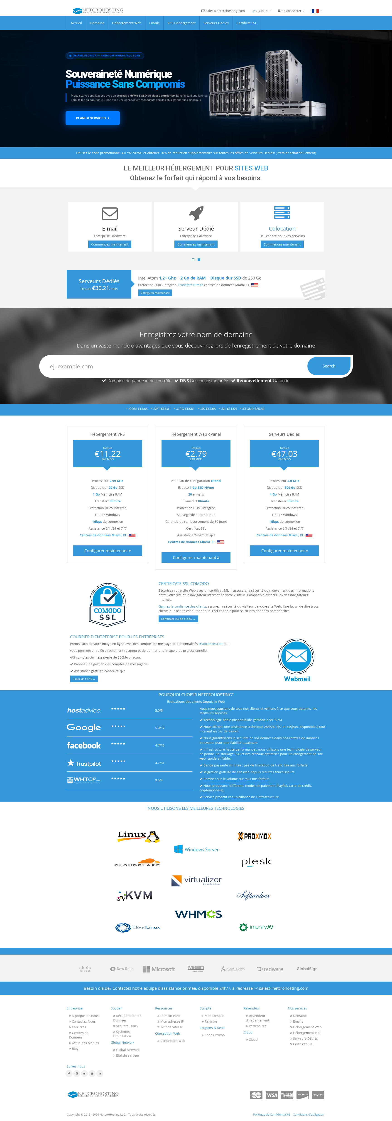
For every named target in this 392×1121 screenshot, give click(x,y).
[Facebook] (69, 1073)
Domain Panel (170, 1016)
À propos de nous (85, 1016)
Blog (74, 1048)
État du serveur (127, 1055)
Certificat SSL (247, 23)
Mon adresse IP (171, 1021)
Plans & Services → (92, 118)
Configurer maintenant (155, 293)
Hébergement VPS (306, 1033)
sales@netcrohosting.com (225, 11)
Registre (210, 1021)
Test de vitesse (171, 1027)
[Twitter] (84, 1073)
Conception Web (172, 1040)
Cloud (253, 1039)
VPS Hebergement (181, 23)
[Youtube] (92, 1073)
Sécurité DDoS (126, 1026)
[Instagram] (76, 1073)
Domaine (97, 23)
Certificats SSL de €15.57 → (178, 619)
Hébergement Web (126, 23)
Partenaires (257, 1026)
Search (329, 366)
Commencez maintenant (109, 244)
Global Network (127, 1050)
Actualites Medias (85, 1043)
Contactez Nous (83, 1021)
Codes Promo (214, 1035)
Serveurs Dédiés (216, 23)
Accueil (76, 23)
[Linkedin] (99, 1073)
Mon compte (214, 1016)
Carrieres (78, 1027)
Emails (154, 23)
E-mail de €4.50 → (84, 679)
